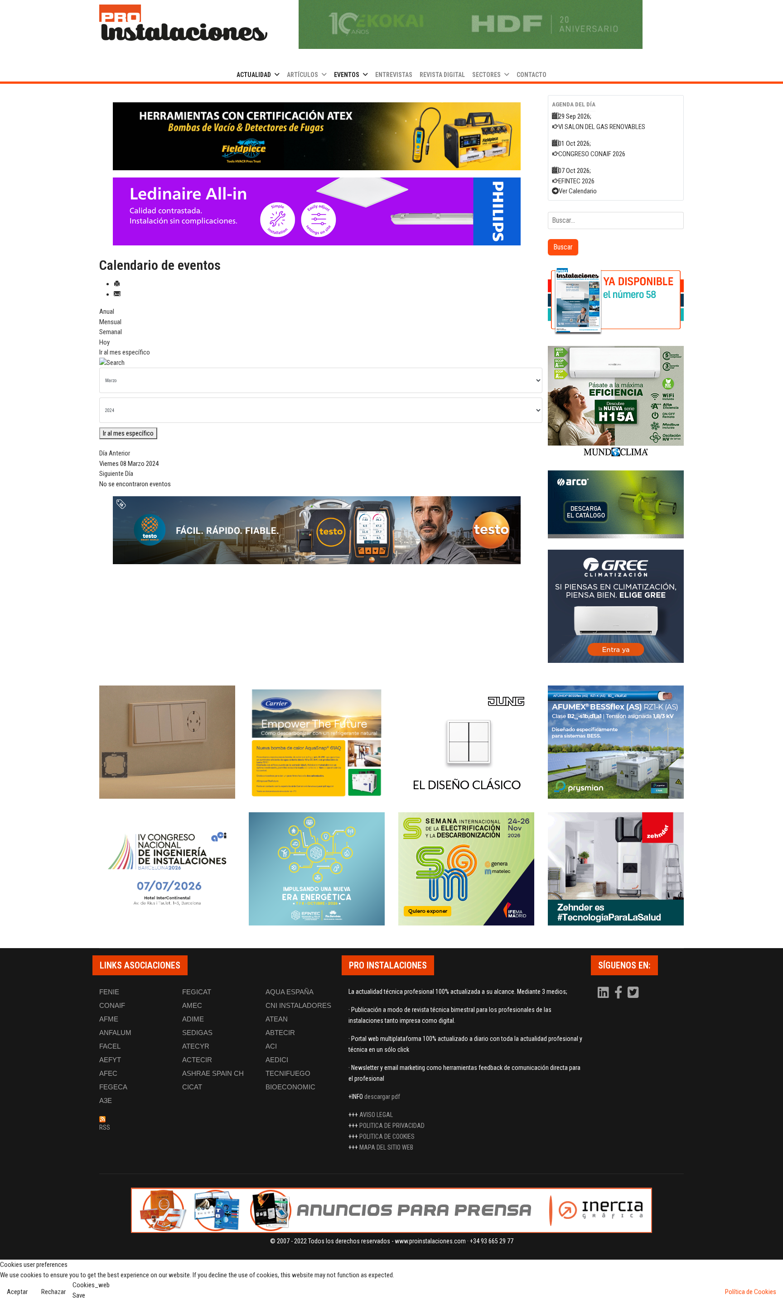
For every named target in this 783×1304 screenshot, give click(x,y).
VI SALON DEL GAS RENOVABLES (601, 127)
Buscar (563, 247)
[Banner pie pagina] (391, 1210)
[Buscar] (316, 363)
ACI (271, 1046)
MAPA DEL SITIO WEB (386, 1147)
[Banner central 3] (316, 530)
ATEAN (277, 1019)
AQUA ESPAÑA (290, 992)
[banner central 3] (316, 211)
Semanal (110, 332)
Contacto (531, 74)
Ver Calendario (578, 191)
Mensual (110, 322)
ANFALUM (115, 1032)
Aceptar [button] (17, 1292)
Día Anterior (114, 453)
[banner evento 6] (316, 868)
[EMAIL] (117, 294)
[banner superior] (471, 24)
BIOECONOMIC (290, 1087)
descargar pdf (382, 1096)
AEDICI (277, 1060)
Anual (106, 311)
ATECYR (195, 1046)
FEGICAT (196, 992)
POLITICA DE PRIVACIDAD (392, 1125)
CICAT (192, 1087)
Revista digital (442, 74)
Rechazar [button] (53, 1292)
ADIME (193, 1019)
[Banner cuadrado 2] (616, 402)
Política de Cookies (750, 1292)
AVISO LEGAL (376, 1114)
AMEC (192, 1005)
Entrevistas (393, 74)
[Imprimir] (117, 284)
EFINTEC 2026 (576, 181)
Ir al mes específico (124, 352)
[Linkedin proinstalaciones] (604, 994)
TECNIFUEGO (288, 1073)
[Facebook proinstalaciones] (619, 994)
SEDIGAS (197, 1032)
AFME (108, 1019)
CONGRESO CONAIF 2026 (591, 154)
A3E (105, 1100)
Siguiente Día (116, 474)
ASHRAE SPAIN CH (213, 1073)
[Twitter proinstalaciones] (633, 994)
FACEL (110, 1046)
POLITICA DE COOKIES (387, 1136)
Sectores (486, 74)
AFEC (108, 1073)
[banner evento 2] (316, 742)
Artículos (302, 74)
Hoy (104, 342)
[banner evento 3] (466, 742)
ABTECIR (280, 1032)
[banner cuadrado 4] (616, 606)
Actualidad (254, 74)
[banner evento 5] (167, 868)
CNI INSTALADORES (298, 1005)
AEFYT (110, 1060)
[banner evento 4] (615, 742)
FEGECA (113, 1087)
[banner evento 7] (466, 868)
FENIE (109, 992)
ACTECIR (197, 1060)
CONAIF (112, 1005)
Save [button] (78, 1295)
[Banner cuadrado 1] (616, 301)
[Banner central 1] (316, 136)
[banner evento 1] (167, 742)
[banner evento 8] (615, 868)
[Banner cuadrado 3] (616, 504)
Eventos (346, 74)
